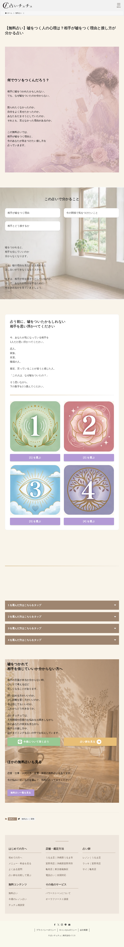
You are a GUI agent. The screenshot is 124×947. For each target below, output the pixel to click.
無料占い (12, 819)
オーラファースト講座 (57, 899)
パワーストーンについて (58, 893)
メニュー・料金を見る (20, 863)
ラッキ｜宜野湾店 (92, 863)
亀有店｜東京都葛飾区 (57, 869)
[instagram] (62, 924)
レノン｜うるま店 (92, 857)
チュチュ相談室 (16, 905)
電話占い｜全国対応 (56, 875)
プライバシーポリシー (46, 930)
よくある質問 (15, 869)
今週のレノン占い (18, 899)
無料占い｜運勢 (28, 819)
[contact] (69, 924)
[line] (65, 924)
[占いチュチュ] (17, 5)
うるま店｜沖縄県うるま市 (59, 857)
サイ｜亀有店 (89, 869)
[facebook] (54, 924)
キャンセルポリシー (68, 930)
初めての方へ (15, 857)
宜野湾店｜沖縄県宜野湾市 (59, 863)
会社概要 (84, 930)
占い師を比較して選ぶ (20, 875)
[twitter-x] (58, 924)
